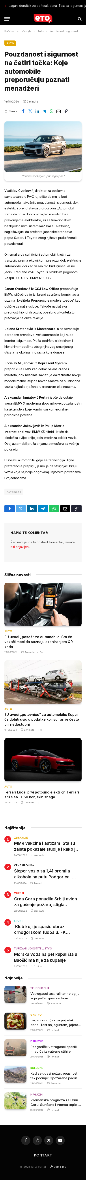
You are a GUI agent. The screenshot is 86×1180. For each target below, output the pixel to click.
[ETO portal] (43, 19)
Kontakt (43, 1155)
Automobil (14, 491)
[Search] (79, 19)
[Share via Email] (58, 111)
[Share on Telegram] (44, 111)
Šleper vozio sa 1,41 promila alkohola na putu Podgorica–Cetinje (43, 877)
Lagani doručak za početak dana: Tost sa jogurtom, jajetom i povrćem (47, 5)
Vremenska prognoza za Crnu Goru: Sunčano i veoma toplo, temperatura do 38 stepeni (54, 1104)
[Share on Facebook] (23, 111)
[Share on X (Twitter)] (30, 111)
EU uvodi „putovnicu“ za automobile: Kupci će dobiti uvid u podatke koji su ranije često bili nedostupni (41, 719)
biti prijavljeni (20, 547)
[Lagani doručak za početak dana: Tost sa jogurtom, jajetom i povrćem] (15, 1021)
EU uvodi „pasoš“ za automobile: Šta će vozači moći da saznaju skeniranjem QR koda (38, 642)
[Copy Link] (65, 111)
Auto (10, 43)
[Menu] (7, 19)
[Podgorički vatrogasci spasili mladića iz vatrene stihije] (15, 1047)
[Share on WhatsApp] (51, 111)
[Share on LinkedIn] (37, 111)
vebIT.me (59, 1166)
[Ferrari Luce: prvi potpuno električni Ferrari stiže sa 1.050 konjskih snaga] (43, 759)
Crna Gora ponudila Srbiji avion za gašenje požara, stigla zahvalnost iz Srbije (45, 904)
